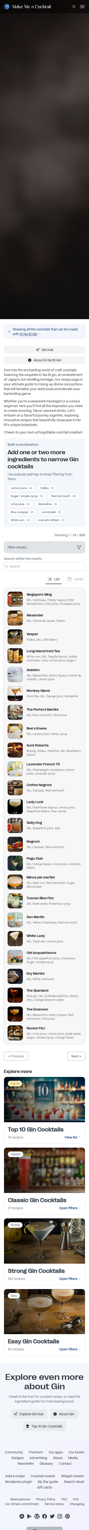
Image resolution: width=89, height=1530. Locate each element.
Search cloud (74, 1482)
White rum (20, 520)
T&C (64, 1499)
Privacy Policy (45, 1499)
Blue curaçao (22, 512)
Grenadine (47, 504)
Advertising (38, 1458)
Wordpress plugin (18, 1482)
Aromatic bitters (51, 520)
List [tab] (57, 579)
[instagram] (60, 1516)
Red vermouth (63, 496)
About (57, 1458)
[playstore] (29, 1516)
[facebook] (44, 1516)
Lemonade (51, 512)
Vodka (47, 488)
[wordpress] (37, 1516)
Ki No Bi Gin (28, 334)
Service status (54, 1504)
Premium (36, 1452)
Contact (65, 1463)
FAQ (76, 1499)
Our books (76, 1452)
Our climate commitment (22, 1504)
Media (73, 1458)
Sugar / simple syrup (27, 496)
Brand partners (20, 1499)
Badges (18, 1458)
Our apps (56, 1452)
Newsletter (26, 1463)
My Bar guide (48, 1482)
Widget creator (72, 1476)
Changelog (77, 1504)
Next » (76, 1056)
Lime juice (20, 504)
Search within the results (23, 559)
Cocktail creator (43, 1476)
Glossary (46, 1463)
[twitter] (52, 1516)
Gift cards (44, 1487)
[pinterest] (67, 1516)
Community (14, 1452)
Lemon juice (21, 488)
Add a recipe (15, 1476)
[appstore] (22, 1516)
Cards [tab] (78, 579)
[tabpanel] (44, 814)
